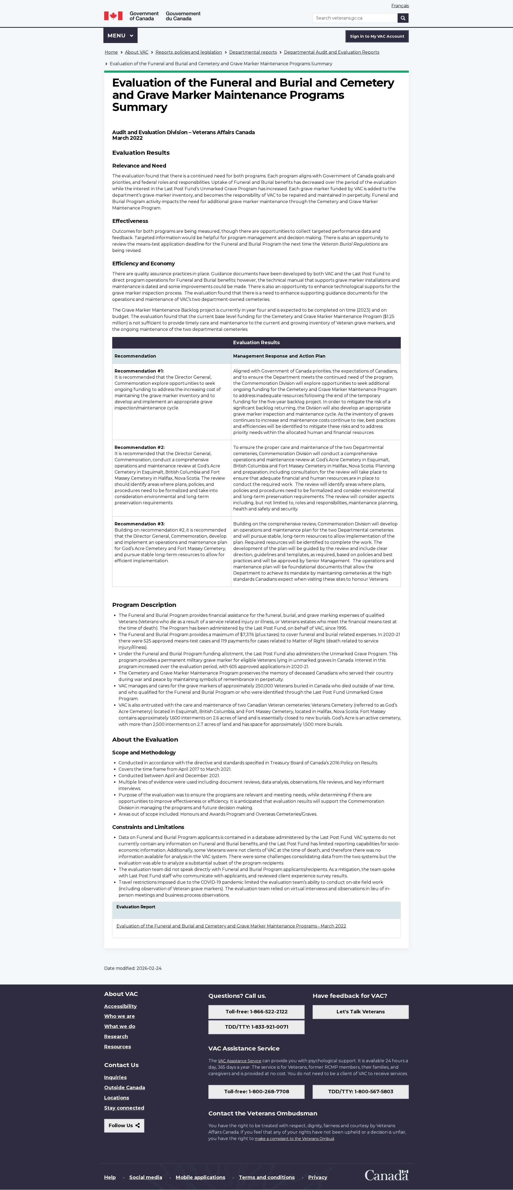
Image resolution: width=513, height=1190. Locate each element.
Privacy (317, 1177)
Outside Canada (124, 1088)
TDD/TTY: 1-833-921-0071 (256, 1027)
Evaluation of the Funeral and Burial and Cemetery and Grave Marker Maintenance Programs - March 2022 (231, 926)
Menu (117, 35)
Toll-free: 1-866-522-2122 (257, 1012)
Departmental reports (253, 52)
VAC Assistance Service (239, 1061)
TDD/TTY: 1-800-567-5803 (360, 1092)
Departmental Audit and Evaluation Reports (331, 52)
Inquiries (115, 1077)
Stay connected (124, 1108)
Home (111, 52)
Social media (145, 1177)
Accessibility (120, 1006)
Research (116, 1037)
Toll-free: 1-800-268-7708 (256, 1092)
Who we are (119, 1016)
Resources (117, 1047)
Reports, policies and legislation (189, 52)
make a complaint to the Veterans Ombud (294, 1138)
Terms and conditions (267, 1177)
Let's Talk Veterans (361, 1012)
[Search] (403, 18)
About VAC (136, 52)
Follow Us (126, 1127)
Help (110, 1177)
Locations (116, 1098)
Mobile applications (200, 1177)
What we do (119, 1026)
